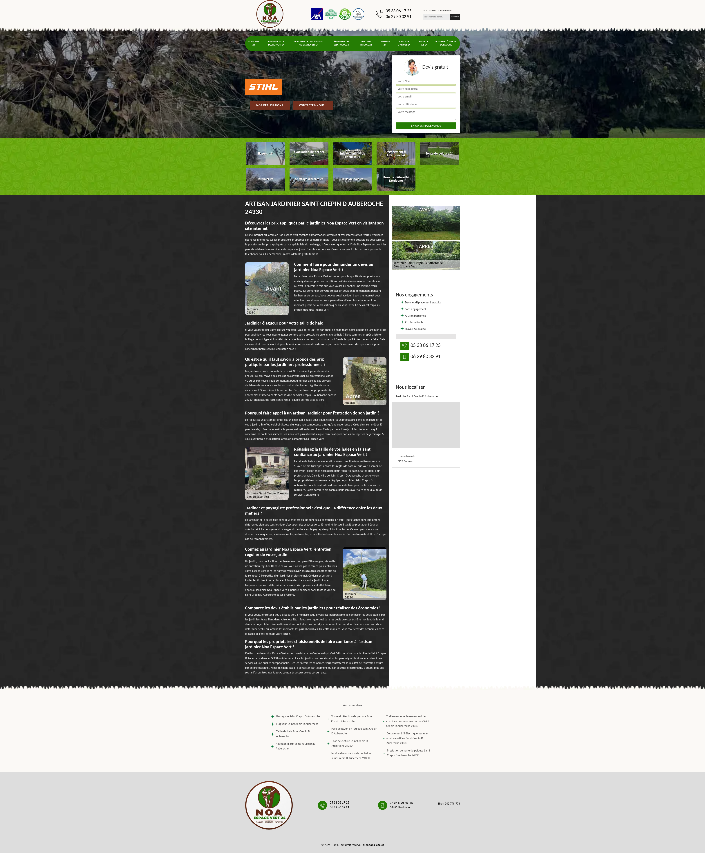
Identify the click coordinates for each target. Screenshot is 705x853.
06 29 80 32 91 (398, 17)
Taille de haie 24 (423, 43)
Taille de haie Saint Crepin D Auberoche (293, 734)
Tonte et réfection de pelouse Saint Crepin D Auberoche (352, 719)
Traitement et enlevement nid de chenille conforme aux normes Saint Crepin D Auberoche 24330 (407, 721)
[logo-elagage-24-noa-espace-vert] (270, 13)
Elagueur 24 (253, 43)
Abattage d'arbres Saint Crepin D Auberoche (295, 746)
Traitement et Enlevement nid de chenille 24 (308, 43)
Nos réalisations (269, 105)
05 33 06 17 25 (398, 11)
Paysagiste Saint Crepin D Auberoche (298, 716)
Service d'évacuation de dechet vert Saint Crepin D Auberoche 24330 (352, 756)
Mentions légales (373, 845)
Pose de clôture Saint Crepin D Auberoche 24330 (350, 743)
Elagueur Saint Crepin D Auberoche (297, 724)
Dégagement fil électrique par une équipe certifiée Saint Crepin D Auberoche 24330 (407, 738)
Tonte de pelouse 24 (366, 43)
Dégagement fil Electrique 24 (341, 43)
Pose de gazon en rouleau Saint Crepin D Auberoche (354, 731)
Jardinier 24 (385, 43)
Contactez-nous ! (313, 105)
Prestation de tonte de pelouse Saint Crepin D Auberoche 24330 (408, 753)
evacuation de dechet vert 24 (276, 43)
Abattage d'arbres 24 (404, 43)
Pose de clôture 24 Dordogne (445, 43)
